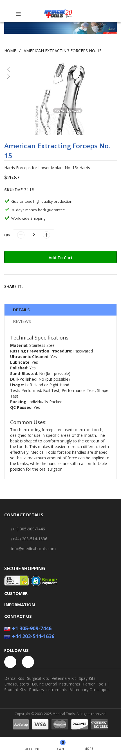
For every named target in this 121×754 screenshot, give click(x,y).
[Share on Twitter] (44, 286)
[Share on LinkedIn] (68, 286)
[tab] (60, 310)
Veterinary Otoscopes (89, 690)
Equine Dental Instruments (56, 684)
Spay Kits (87, 678)
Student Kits (15, 690)
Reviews (22, 321)
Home (10, 50)
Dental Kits (14, 678)
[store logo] (58, 14)
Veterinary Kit (64, 678)
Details (21, 309)
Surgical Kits (38, 678)
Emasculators (16, 684)
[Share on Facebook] (32, 286)
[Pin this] (56, 286)
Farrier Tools (94, 684)
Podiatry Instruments (48, 690)
